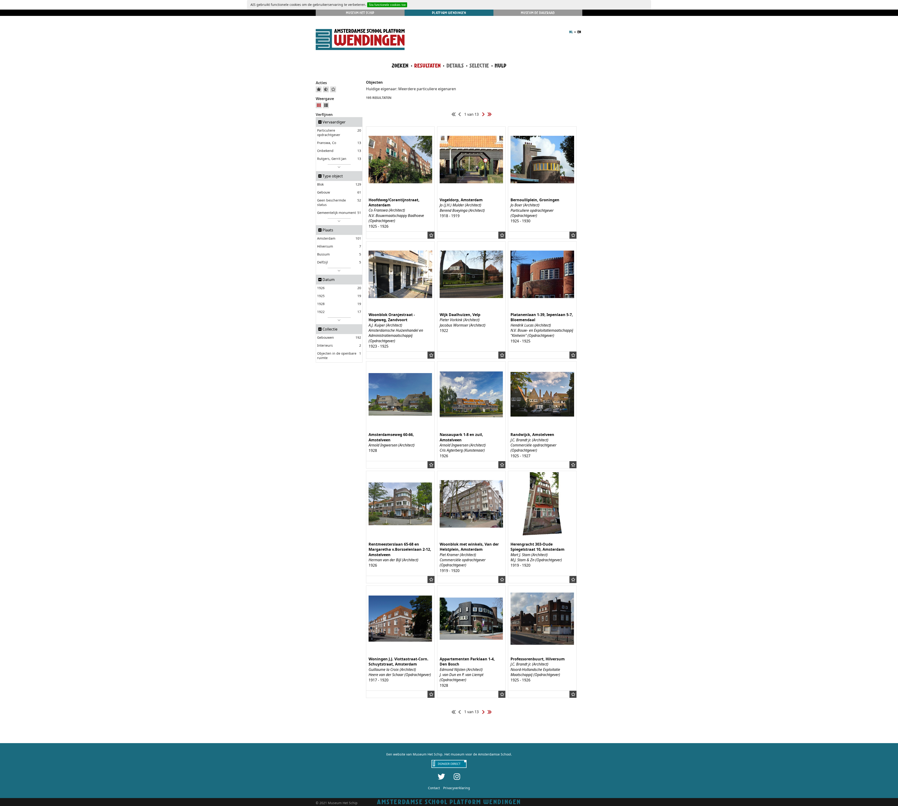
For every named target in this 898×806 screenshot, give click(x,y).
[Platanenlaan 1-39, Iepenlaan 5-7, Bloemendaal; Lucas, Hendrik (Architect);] (542, 304)
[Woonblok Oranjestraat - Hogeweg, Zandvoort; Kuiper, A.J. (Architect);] (400, 304)
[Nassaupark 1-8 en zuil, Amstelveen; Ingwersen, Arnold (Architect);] (471, 424)
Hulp (500, 65)
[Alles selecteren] (319, 89)
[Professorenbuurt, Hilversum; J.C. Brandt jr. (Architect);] (542, 648)
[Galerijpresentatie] (319, 105)
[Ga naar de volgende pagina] (483, 114)
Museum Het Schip (360, 13)
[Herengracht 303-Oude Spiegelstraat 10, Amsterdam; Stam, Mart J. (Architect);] (542, 534)
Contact (434, 788)
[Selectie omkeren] (326, 89)
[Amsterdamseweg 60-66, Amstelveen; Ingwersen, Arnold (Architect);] (400, 424)
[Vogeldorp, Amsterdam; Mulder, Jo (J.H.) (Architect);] (471, 189)
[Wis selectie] (333, 89)
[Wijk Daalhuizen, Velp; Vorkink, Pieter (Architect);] (471, 304)
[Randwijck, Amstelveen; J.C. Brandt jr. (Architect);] (542, 424)
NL (571, 32)
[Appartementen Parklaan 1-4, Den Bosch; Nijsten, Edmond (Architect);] (471, 648)
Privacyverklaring (456, 788)
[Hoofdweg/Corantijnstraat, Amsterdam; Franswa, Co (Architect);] (400, 189)
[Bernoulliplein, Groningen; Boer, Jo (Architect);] (542, 189)
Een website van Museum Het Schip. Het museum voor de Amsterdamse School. (449, 754)
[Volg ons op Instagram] (456, 776)
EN (579, 32)
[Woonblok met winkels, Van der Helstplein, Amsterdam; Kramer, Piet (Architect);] (471, 534)
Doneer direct (449, 764)
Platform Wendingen (449, 13)
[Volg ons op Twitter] (442, 776)
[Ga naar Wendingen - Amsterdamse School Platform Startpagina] (360, 40)
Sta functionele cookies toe (387, 5)
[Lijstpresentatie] (326, 105)
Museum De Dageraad (538, 13)
